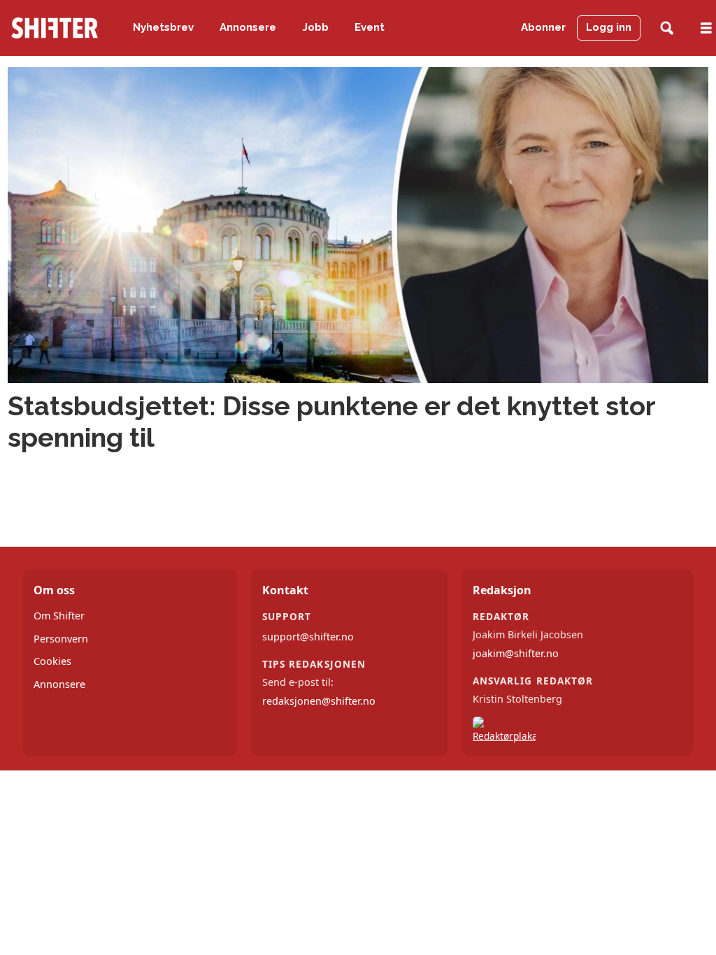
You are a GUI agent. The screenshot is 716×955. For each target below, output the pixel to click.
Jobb (316, 27)
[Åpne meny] (706, 28)
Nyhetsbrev (163, 27)
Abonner (543, 27)
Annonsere (248, 27)
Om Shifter (59, 615)
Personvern (61, 638)
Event (370, 27)
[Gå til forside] (54, 27)
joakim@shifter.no (516, 653)
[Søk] (666, 28)
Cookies (52, 661)
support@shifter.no (308, 636)
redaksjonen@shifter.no (318, 701)
